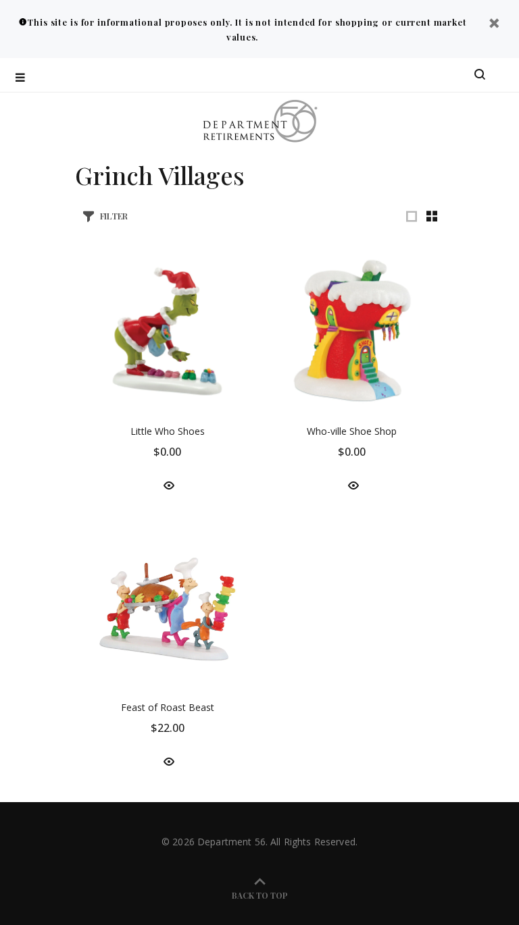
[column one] (411, 216)
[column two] (432, 216)
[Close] (494, 24)
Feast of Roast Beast (167, 707)
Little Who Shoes (167, 431)
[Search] (480, 75)
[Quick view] (167, 485)
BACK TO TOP (260, 895)
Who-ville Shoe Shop (352, 431)
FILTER (114, 215)
